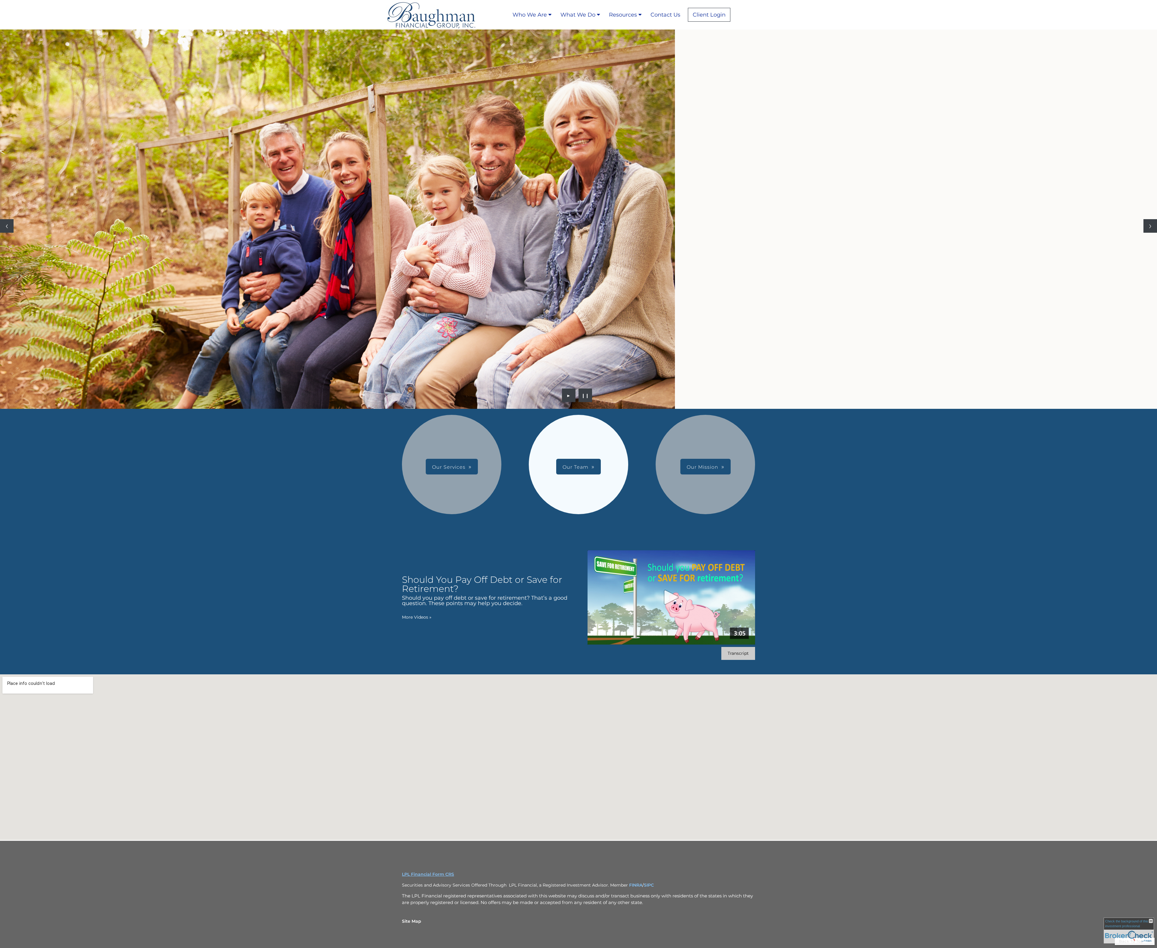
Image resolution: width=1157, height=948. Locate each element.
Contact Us (665, 14)
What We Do (577, 14)
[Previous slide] (7, 226)
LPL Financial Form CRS (428, 874)
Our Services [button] (449, 467)
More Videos (416, 617)
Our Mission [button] (702, 467)
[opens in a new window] (734, 15)
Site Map (411, 921)
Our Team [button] (575, 467)
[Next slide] (1150, 226)
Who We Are (530, 14)
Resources (623, 14)
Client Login (709, 14)
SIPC (649, 885)
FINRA (635, 885)
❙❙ (585, 395)
